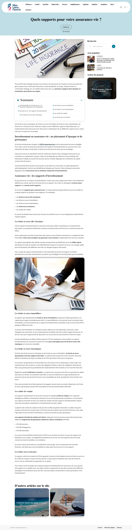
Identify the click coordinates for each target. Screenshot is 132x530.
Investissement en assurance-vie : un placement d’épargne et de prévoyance (31, 106)
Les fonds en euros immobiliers (63, 105)
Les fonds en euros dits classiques (31, 115)
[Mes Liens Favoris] (14, 7)
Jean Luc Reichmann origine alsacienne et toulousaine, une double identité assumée (106, 60)
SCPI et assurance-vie (47, 144)
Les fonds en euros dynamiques (64, 109)
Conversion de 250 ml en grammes (104, 68)
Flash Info (100, 56)
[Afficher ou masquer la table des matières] (57, 100)
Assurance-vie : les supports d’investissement (33, 111)
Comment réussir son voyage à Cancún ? (31, 502)
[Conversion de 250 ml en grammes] (91, 67)
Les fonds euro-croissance (62, 117)
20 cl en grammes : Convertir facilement (102, 90)
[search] (121, 7)
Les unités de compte (60, 113)
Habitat (99, 65)
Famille (66, 27)
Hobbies (31, 499)
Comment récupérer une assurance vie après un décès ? (67, 502)
